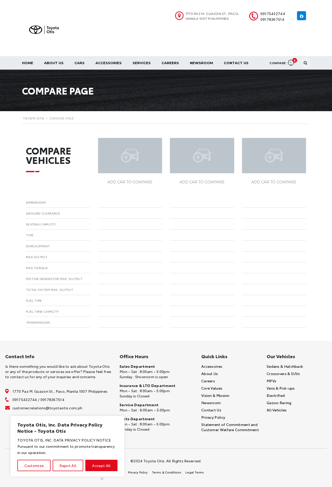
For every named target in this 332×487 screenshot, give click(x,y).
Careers (170, 63)
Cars (79, 63)
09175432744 (272, 13)
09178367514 (272, 19)
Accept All (101, 465)
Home (27, 63)
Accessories (108, 63)
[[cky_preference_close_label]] (102, 478)
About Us (54, 63)
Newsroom (201, 63)
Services (142, 63)
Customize (34, 465)
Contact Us (236, 63)
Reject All (67, 465)
